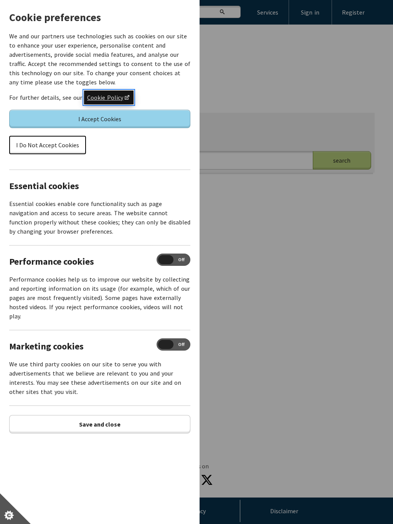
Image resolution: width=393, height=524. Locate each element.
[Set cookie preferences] (15, 508)
